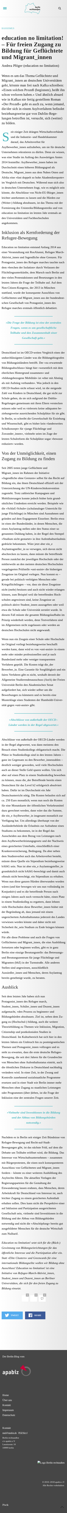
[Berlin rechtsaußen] (32, 8)
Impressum (8, 1410)
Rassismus (8, 28)
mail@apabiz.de (9, 1433)
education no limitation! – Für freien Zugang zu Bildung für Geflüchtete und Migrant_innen (32, 47)
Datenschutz (8, 1415)
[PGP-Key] (22, 1433)
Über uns (7, 1400)
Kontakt (6, 1405)
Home (5, 1395)
